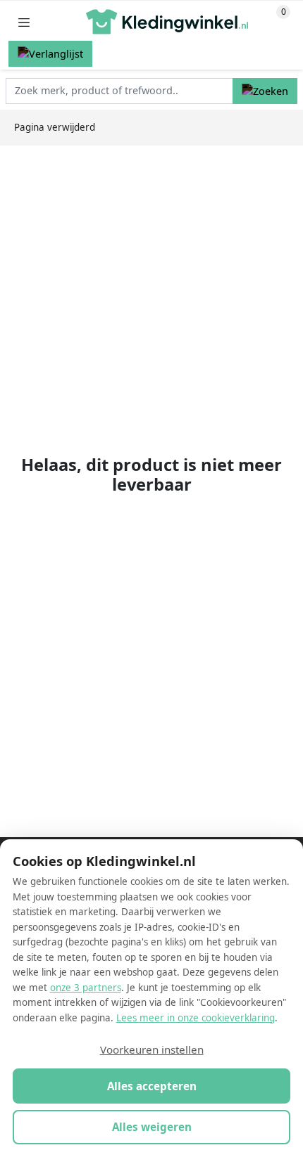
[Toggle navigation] (23, 22)
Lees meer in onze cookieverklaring (195, 1017)
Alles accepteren (152, 1086)
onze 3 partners (85, 987)
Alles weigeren (152, 1127)
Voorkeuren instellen (152, 1049)
